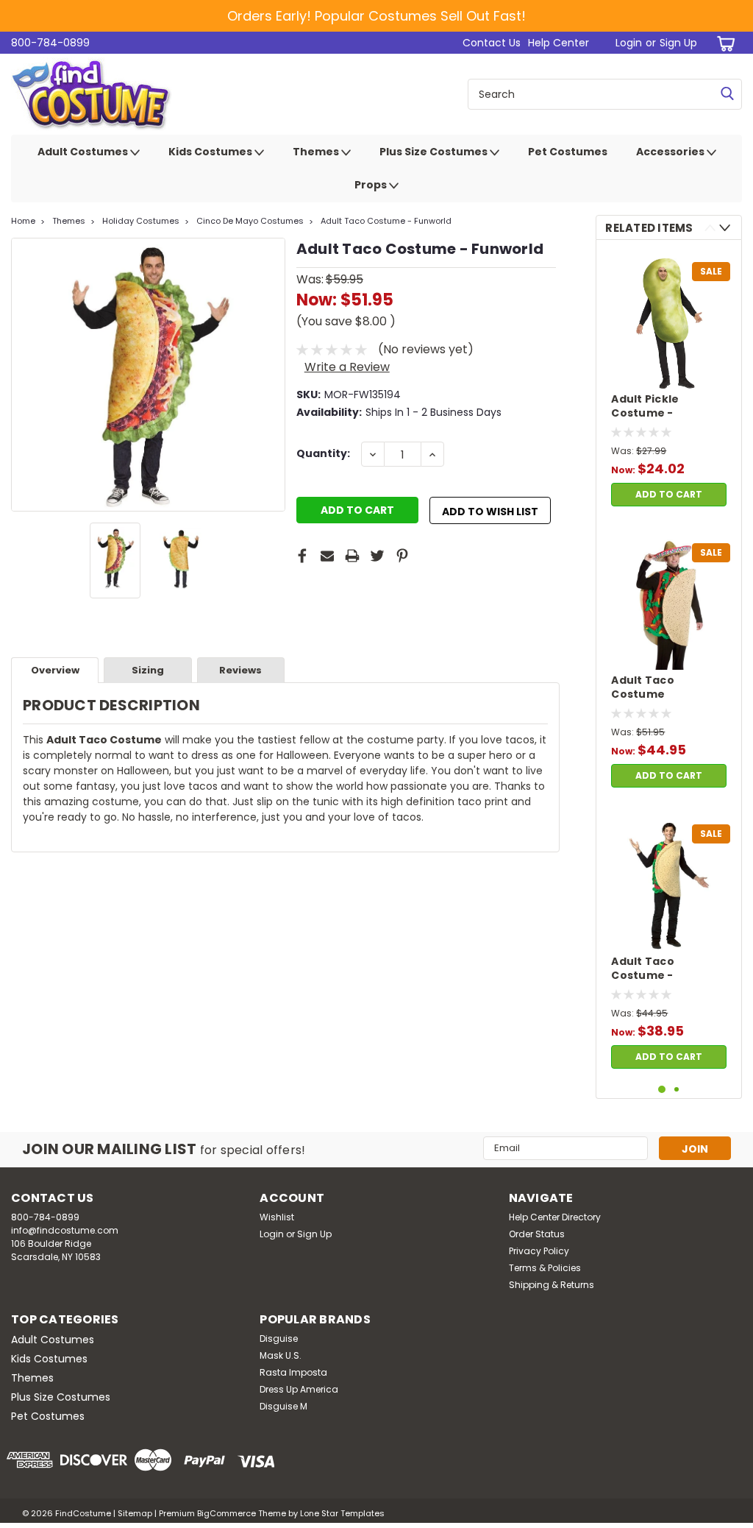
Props (371, 184)
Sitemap (135, 1513)
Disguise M (283, 1406)
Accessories (671, 151)
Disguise (279, 1338)
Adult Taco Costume (642, 687)
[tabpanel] (669, 382)
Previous (24, 375)
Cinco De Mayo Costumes (250, 221)
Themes (317, 151)
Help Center (558, 42)
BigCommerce (226, 1513)
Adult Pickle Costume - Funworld (645, 407)
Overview (55, 670)
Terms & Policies (545, 1268)
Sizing (148, 670)
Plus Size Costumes (434, 151)
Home (23, 221)
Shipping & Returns (551, 1284)
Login (628, 42)
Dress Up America (299, 1389)
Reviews (240, 670)
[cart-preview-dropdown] (723, 43)
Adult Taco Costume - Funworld (386, 221)
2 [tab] (677, 1090)
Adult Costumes (84, 151)
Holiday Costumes (140, 221)
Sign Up (678, 42)
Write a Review (347, 366)
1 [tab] (662, 1090)
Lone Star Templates (342, 1513)
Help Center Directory (555, 1217)
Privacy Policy (539, 1251)
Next (272, 375)
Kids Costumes (211, 151)
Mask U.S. (280, 1355)
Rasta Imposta (293, 1372)
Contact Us (492, 42)
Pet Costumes (567, 151)
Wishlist (277, 1217)
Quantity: (323, 453)
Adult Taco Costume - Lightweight (645, 969)
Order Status (537, 1234)
